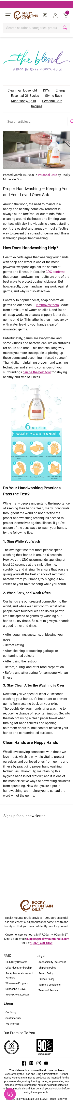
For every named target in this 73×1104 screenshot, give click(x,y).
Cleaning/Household (22, 90)
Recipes (36, 106)
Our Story (10, 1012)
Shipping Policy (47, 967)
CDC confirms (55, 272)
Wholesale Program (16, 983)
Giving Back (53, 96)
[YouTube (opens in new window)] (46, 1063)
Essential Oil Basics (25, 96)
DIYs (46, 90)
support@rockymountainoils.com (47, 938)
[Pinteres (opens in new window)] (31, 1063)
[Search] (65, 28)
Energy (60, 90)
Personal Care (52, 101)
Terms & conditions (50, 984)
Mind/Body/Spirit (23, 101)
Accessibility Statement (52, 961)
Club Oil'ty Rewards (16, 961)
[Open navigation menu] (8, 15)
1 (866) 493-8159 (41, 943)
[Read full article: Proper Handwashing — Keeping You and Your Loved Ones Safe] (36, 149)
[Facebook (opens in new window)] (24, 1063)
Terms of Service (48, 990)
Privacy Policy (46, 979)
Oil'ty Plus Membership (18, 967)
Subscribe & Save (15, 988)
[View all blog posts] (36, 59)
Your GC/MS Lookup (17, 994)
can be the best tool (37, 372)
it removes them (47, 305)
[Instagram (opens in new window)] (38, 1063)
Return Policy (46, 973)
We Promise (12, 1023)
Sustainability (13, 1018)
